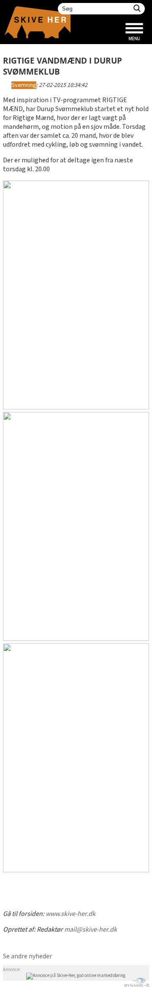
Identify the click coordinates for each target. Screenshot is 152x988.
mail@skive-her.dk (90, 929)
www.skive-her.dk (70, 914)
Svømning (23, 85)
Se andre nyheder (27, 956)
